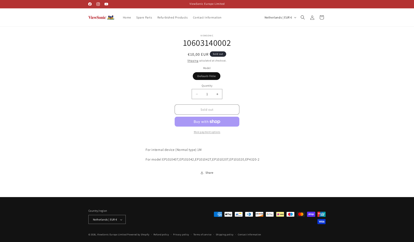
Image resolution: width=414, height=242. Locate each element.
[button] (302, 17)
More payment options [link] (207, 131)
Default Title (208, 77)
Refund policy (161, 234)
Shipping (192, 60)
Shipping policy (225, 234)
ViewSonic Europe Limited (112, 234)
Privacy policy (181, 234)
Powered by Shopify (138, 234)
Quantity (207, 85)
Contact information (249, 234)
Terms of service (202, 234)
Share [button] (209, 173)
